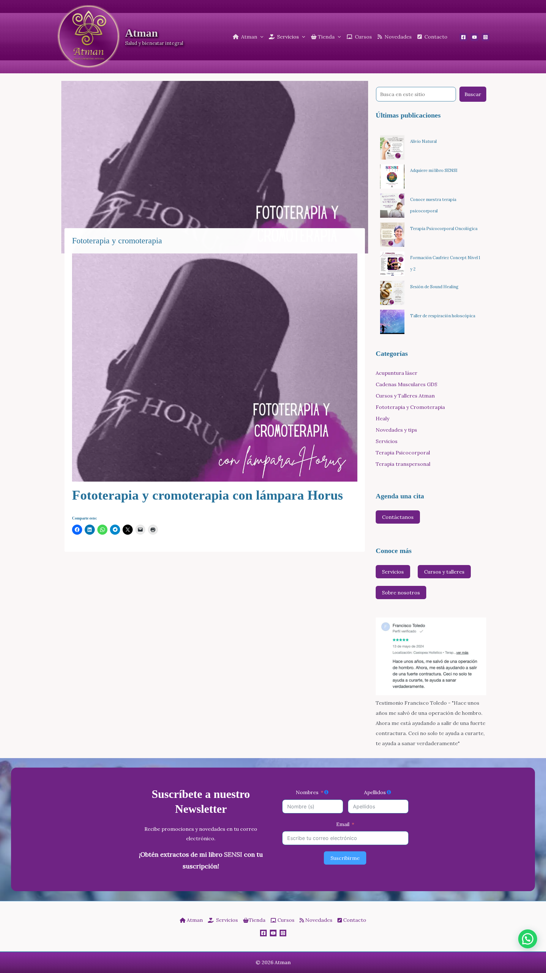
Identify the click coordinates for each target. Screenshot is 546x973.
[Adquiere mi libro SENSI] (392, 176)
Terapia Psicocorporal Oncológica (443, 228)
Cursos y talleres (444, 572)
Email (342, 824)
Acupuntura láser (396, 373)
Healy (382, 418)
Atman (141, 33)
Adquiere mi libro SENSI (434, 170)
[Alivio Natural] (392, 147)
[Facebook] (463, 37)
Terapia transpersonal (403, 464)
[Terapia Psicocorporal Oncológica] (392, 234)
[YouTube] (474, 37)
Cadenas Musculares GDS (406, 384)
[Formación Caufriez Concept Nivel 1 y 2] (392, 264)
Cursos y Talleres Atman (405, 395)
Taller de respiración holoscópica (442, 316)
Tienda (257, 920)
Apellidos (375, 792)
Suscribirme (345, 858)
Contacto (354, 920)
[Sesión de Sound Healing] (392, 293)
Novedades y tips (396, 430)
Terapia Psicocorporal (403, 452)
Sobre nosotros (401, 592)
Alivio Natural (423, 141)
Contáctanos (398, 517)
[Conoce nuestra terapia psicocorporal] (392, 205)
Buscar (472, 94)
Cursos (285, 920)
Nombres (307, 792)
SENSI (233, 854)
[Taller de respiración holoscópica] (392, 322)
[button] (260, 37)
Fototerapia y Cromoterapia (410, 407)
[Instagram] (485, 37)
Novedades (318, 920)
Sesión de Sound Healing (434, 286)
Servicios (386, 441)
